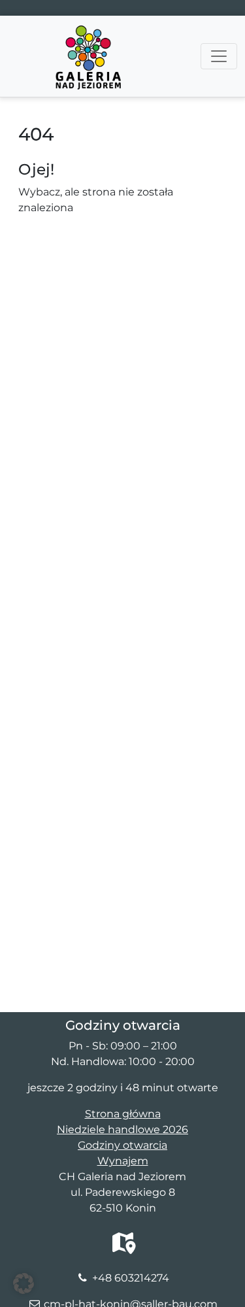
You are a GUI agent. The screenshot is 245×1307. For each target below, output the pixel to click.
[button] (23, 1283)
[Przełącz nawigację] (219, 56)
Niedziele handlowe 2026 (122, 1129)
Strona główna (123, 1114)
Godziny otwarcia (122, 1145)
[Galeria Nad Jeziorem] (88, 32)
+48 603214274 (130, 1278)
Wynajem (122, 1161)
